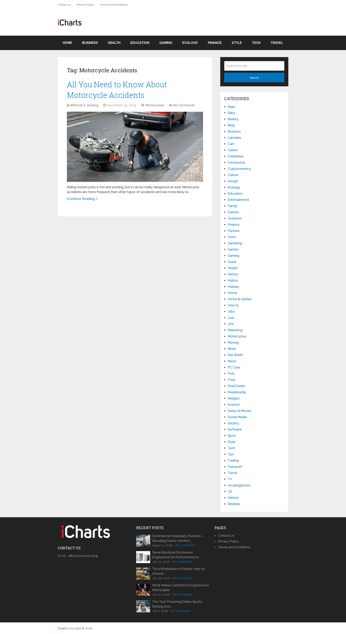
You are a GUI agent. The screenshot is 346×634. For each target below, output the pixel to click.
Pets (231, 373)
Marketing (235, 330)
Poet (231, 380)
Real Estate (236, 386)
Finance (215, 43)
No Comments (184, 105)
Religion (234, 398)
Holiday (233, 287)
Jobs (231, 311)
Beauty (233, 119)
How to (233, 305)
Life (231, 324)
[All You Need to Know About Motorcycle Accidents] (135, 147)
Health (114, 43)
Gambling (235, 243)
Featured (234, 218)
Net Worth (235, 355)
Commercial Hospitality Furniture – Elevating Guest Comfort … (178, 538)
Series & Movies (239, 411)
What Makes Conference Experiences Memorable (180, 587)
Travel (277, 43)
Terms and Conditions (114, 4)
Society (233, 423)
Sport (232, 436)
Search (254, 77)
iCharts (62, 628)
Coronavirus (236, 162)
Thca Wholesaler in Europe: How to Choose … (178, 571)
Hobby (233, 280)
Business (90, 43)
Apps (231, 107)
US (230, 491)
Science (234, 405)
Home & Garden (240, 299)
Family (232, 206)
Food (231, 237)
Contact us (64, 4)
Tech (256, 43)
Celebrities (236, 156)
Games (233, 249)
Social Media (237, 417)
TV (230, 479)
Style (237, 43)
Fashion (233, 212)
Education (139, 43)
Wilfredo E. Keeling (84, 105)
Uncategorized (239, 485)
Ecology (190, 43)
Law (231, 318)
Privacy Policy (85, 4)
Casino (233, 150)
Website (234, 504)
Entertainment (238, 200)
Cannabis (234, 138)
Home (67, 43)
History (233, 274)
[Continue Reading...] (82, 199)
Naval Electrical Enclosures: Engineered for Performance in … (176, 554)
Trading (233, 460)
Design (233, 181)
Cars (231, 144)
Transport (235, 467)
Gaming (165, 43)
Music (232, 349)
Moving (233, 342)
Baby (231, 113)
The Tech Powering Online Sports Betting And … (177, 604)
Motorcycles (154, 105)
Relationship (237, 392)
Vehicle (233, 498)
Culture (233, 175)
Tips (231, 454)
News (232, 361)
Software (235, 429)
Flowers (234, 231)
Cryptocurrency (239, 169)
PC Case (234, 367)
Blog (231, 125)
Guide (232, 262)
